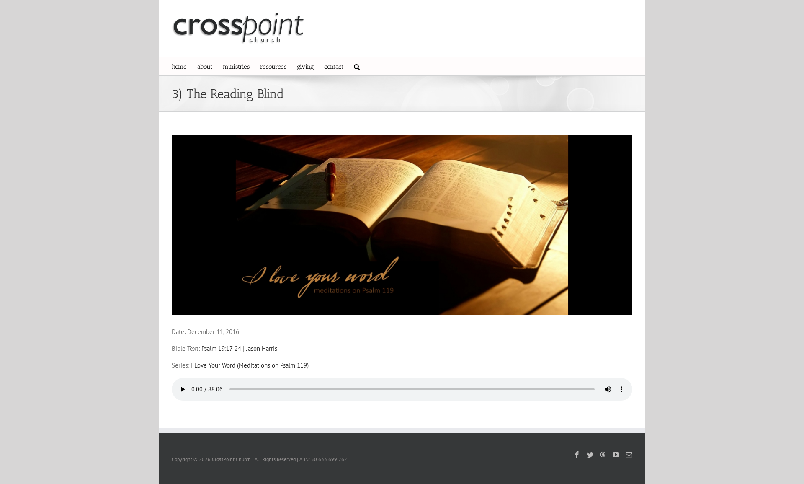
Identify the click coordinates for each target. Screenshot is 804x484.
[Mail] (629, 454)
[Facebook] (577, 454)
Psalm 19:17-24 (221, 348)
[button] (357, 66)
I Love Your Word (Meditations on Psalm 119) (250, 365)
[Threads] (603, 454)
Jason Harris (261, 348)
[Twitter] (590, 454)
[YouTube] (616, 454)
